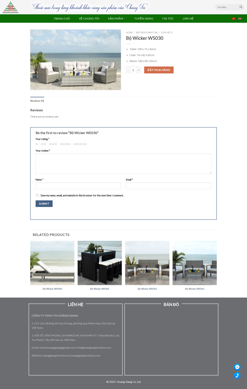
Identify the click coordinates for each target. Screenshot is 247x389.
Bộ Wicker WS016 (194, 288)
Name (39, 179)
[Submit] (241, 7)
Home (129, 32)
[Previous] (30, 268)
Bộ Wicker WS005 (99, 288)
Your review (43, 150)
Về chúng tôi (89, 18)
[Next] (216, 268)
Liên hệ (188, 18)
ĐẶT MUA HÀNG (159, 69)
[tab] (37, 101)
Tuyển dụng (143, 18)
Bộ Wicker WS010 (147, 288)
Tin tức (168, 18)
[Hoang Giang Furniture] (11, 7)
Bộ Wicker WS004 (52, 288)
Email (129, 179)
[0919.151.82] (238, 376)
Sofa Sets (167, 32)
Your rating (42, 139)
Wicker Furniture (147, 32)
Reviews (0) (37, 100)
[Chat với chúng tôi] (238, 368)
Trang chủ (61, 18)
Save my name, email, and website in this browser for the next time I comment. (82, 195)
